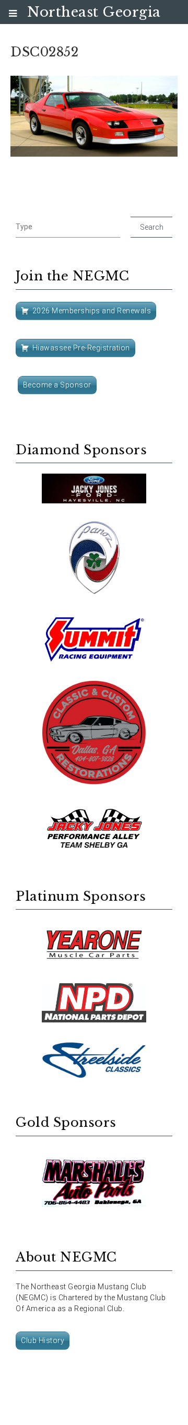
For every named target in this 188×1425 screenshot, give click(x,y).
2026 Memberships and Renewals (91, 311)
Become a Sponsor (57, 385)
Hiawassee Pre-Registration (81, 348)
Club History (42, 1340)
